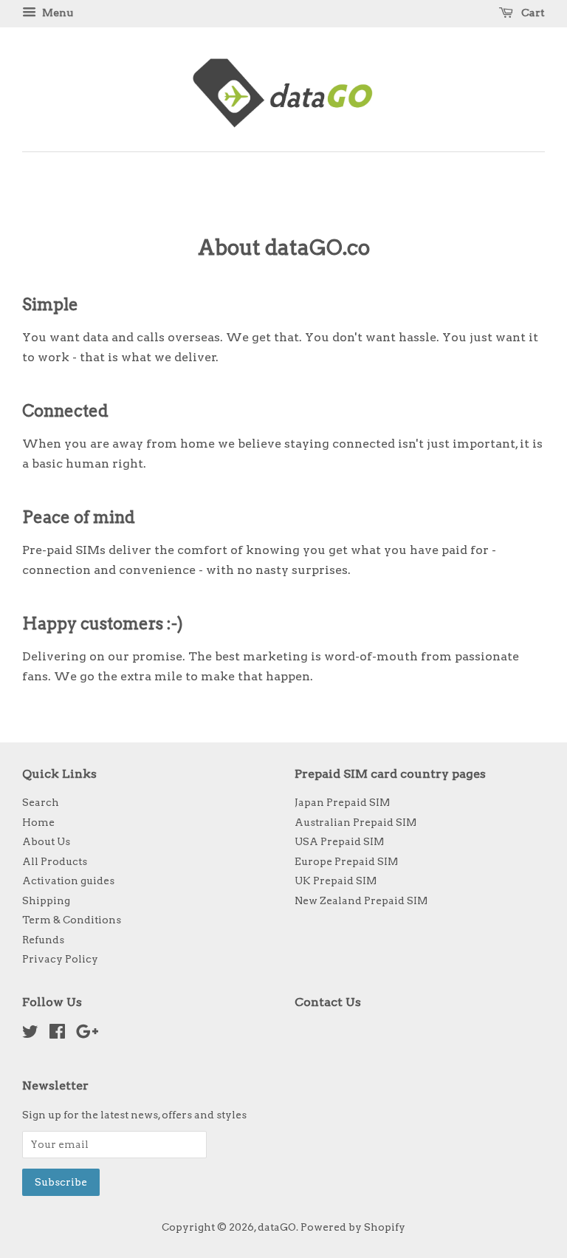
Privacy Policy (60, 959)
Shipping (46, 900)
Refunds (43, 940)
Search (40, 802)
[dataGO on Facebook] (57, 1034)
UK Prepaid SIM (336, 880)
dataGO (277, 1227)
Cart (532, 12)
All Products (54, 861)
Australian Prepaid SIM (355, 822)
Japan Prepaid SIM (342, 802)
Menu (56, 12)
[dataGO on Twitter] (30, 1034)
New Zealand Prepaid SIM (361, 900)
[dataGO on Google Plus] (87, 1034)
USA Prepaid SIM (339, 841)
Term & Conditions (71, 920)
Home (38, 822)
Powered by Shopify (352, 1227)
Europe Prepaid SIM (346, 861)
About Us (46, 841)
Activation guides (68, 880)
